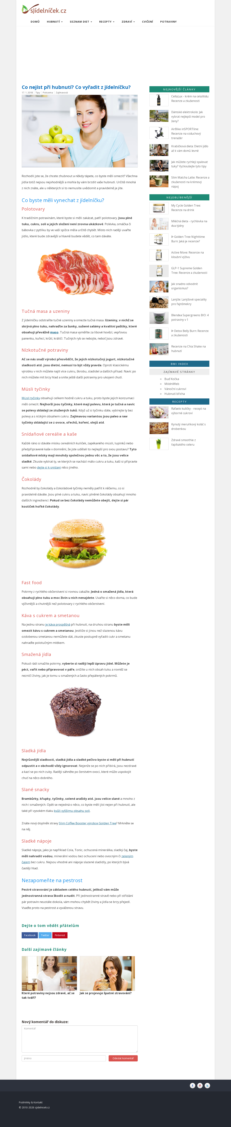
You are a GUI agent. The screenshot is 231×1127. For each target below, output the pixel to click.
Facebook (30, 935)
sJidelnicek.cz (42, 1107)
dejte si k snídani (49, 467)
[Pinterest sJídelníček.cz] (200, 1085)
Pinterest (60, 935)
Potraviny (168, 21)
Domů (35, 21)
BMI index (179, 364)
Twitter (45, 935)
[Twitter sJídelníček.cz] (207, 1085)
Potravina (48, 92)
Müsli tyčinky (31, 398)
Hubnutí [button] (54, 21)
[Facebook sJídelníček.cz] (193, 1085)
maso (54, 332)
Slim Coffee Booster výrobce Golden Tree (87, 823)
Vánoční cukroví (175, 389)
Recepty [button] (106, 21)
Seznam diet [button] (80, 21)
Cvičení (147, 21)
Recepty (179, 401)
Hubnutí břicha (174, 394)
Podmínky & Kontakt (31, 1102)
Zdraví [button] (127, 21)
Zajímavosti (62, 92)
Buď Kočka (171, 379)
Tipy (38, 92)
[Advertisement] (115, 53)
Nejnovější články (179, 89)
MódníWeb (171, 384)
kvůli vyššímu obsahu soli (72, 811)
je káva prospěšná (57, 624)
